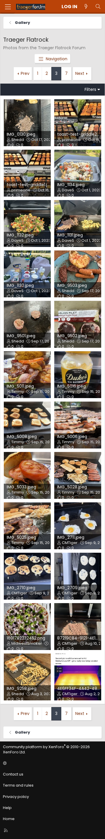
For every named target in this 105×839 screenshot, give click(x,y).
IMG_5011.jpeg (20, 386)
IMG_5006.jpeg (72, 436)
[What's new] (86, 6)
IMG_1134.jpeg (71, 185)
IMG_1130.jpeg (20, 285)
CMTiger (70, 542)
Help (7, 807)
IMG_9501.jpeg (21, 336)
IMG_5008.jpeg (22, 436)
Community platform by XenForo (46, 749)
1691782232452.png (26, 638)
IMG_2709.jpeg (72, 588)
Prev (25, 73)
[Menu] (8, 7)
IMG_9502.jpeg (72, 336)
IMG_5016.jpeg (71, 386)
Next (79, 73)
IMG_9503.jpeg (72, 285)
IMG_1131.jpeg (70, 235)
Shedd (17, 139)
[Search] (98, 6)
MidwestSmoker (26, 643)
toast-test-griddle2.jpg (80, 134)
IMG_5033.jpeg (21, 487)
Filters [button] (90, 89)
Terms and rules (18, 785)
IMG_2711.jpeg (70, 537)
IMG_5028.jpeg (72, 487)
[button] (51, 763)
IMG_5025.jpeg (21, 537)
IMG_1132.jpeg (20, 235)
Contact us (13, 774)
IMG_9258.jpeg (21, 688)
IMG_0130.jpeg (21, 134)
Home (9, 819)
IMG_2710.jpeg (21, 588)
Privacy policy (16, 796)
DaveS (68, 190)
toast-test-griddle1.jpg (29, 185)
